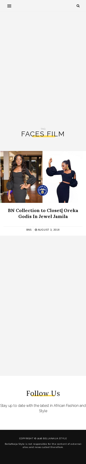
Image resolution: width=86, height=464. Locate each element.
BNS (28, 229)
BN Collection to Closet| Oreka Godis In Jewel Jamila (43, 213)
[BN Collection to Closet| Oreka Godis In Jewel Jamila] (41, 177)
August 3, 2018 (48, 229)
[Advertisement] (43, 70)
